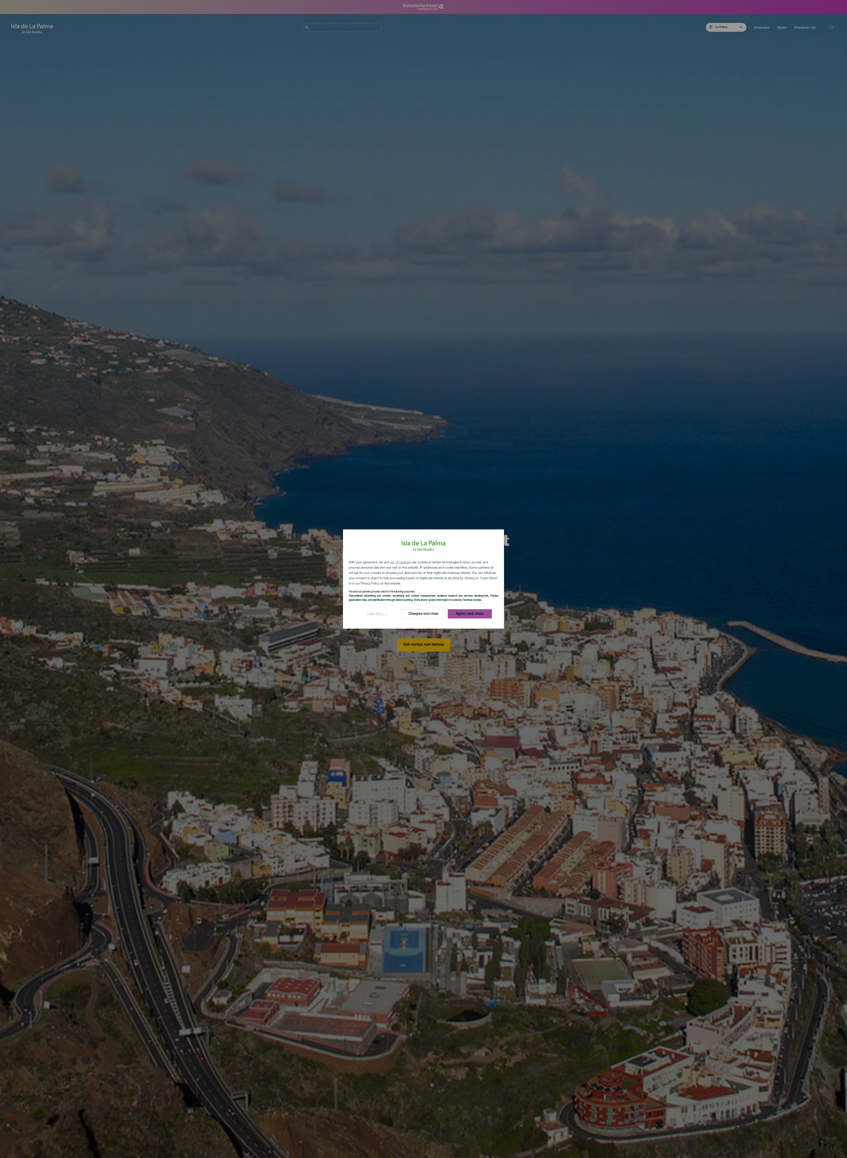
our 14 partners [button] (400, 562)
